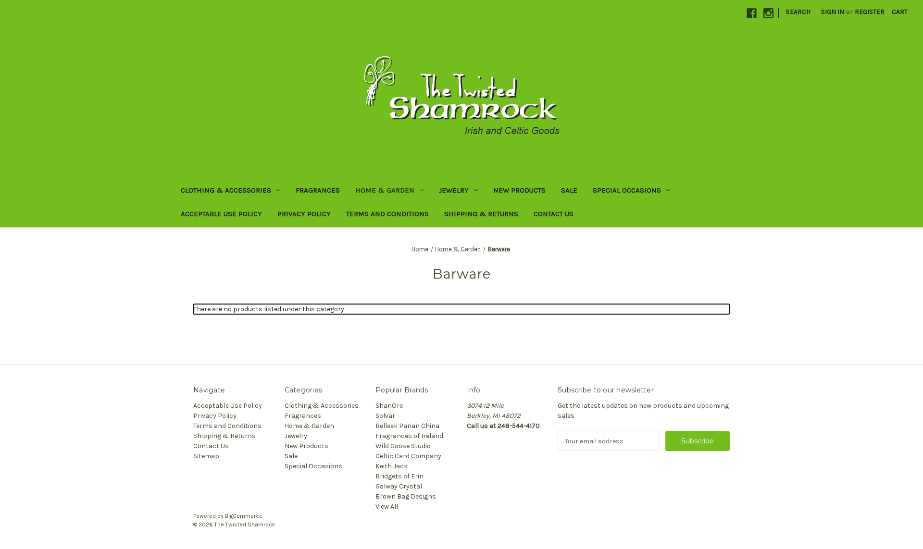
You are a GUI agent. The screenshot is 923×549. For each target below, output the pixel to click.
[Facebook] (752, 13)
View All (386, 506)
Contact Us (554, 213)
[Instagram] (768, 13)
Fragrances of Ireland (409, 436)
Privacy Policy (304, 213)
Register (870, 12)
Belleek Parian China (407, 426)
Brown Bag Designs (405, 496)
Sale (569, 190)
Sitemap (206, 456)
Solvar (385, 416)
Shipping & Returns (481, 213)
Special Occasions (627, 190)
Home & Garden (384, 190)
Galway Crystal (398, 486)
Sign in (832, 12)
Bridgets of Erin (399, 476)
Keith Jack (391, 466)
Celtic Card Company (408, 456)
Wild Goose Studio (403, 446)
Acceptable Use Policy (221, 213)
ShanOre (389, 406)
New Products (519, 190)
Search (798, 12)
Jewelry (454, 190)
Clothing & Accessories (226, 190)
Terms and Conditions (387, 213)
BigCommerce (243, 515)
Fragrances (318, 190)
